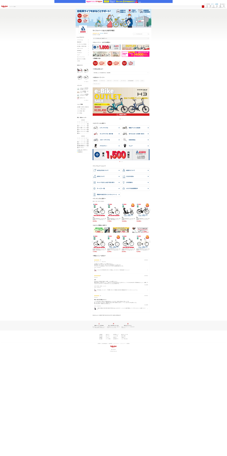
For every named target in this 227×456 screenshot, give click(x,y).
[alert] (121, 38)
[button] (223, 4)
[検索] (203, 6)
